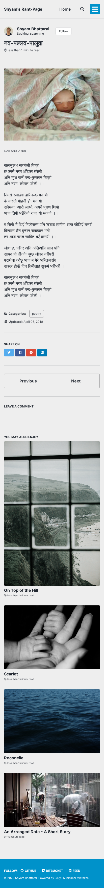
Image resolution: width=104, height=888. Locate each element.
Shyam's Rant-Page (23, 9)
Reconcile (13, 757)
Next (76, 380)
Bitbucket (54, 871)
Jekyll (58, 878)
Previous (28, 380)
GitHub (30, 871)
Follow (63, 31)
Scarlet (11, 673)
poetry (36, 313)
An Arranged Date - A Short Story (37, 831)
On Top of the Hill (21, 590)
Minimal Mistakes (77, 878)
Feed (76, 871)
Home (65, 9)
